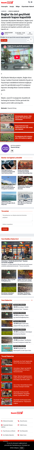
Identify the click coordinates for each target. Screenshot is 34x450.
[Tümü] (32, 300)
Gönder (5, 229)
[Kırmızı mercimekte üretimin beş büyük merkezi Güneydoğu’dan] (25, 164)
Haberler (3, 11)
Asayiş (12, 6)
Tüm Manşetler (24, 431)
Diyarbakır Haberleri (19, 304)
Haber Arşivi (23, 435)
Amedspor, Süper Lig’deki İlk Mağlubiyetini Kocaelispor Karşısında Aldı (21, 317)
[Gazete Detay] (5, 148)
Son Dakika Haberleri (8, 435)
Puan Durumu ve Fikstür (9, 431)
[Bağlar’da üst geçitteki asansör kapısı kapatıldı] (17, 37)
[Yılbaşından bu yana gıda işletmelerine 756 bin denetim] (25, 180)
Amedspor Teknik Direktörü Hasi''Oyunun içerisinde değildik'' (20, 308)
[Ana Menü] (31, 2)
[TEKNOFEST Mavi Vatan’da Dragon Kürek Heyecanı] (8, 196)
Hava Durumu (23, 421)
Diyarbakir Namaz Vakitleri (7, 426)
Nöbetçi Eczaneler (8, 421)
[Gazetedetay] (7, 2)
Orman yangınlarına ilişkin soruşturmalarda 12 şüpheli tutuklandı (8, 187)
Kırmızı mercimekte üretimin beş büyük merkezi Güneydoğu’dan (25, 172)
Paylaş (5, 40)
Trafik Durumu (23, 425)
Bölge (18, 6)
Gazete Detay (15, 147)
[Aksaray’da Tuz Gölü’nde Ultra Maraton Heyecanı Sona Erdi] (25, 196)
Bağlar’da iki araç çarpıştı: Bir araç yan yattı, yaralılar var (21, 325)
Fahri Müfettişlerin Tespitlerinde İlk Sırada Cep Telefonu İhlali (8, 172)
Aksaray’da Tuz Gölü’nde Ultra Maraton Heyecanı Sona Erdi (25, 203)
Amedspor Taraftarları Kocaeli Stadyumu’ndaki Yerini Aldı (22, 341)
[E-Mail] (12, 151)
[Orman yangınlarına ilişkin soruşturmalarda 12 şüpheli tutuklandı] (8, 180)
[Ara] (29, 2)
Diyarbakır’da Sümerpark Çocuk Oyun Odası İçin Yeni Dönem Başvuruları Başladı (22, 350)
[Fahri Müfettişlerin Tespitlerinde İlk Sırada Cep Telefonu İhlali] (8, 164)
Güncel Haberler (13, 11)
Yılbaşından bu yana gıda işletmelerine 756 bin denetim (25, 187)
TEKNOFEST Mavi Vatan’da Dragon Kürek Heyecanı (8, 203)
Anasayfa (4, 6)
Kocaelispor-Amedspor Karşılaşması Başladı (22, 333)
